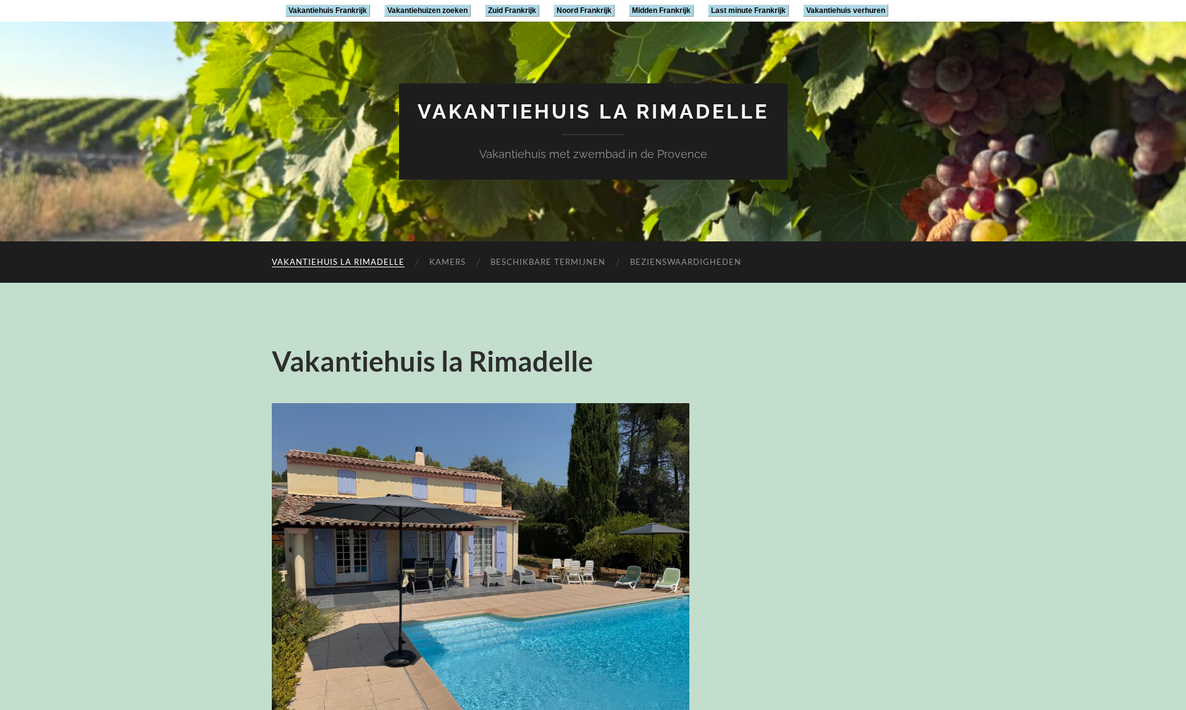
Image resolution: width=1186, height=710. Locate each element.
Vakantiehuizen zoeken (427, 10)
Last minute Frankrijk (748, 10)
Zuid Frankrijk (512, 10)
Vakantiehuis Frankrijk (327, 10)
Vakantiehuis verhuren (845, 10)
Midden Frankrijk (661, 10)
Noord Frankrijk (584, 10)
